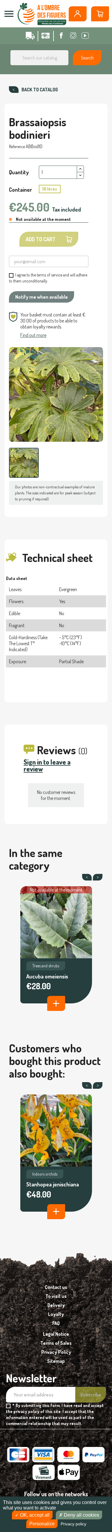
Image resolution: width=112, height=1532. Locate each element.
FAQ (56, 1323)
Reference (17, 146)
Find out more (33, 335)
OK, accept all (34, 1515)
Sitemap (56, 1361)
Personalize (42, 1523)
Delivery (56, 1305)
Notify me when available (41, 297)
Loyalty (56, 1314)
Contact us (56, 1287)
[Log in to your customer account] (78, 13)
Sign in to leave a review (47, 765)
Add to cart (41, 239)
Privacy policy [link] (73, 1523)
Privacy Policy (56, 1352)
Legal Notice (56, 1334)
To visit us (56, 1296)
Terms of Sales (56, 1343)
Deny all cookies (81, 1515)
